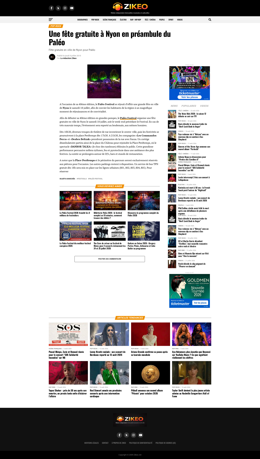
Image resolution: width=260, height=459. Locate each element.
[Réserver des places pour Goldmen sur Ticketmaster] (189, 290)
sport (170, 19)
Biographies (82, 19)
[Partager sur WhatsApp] (52, 111)
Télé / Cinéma (150, 19)
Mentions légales (91, 442)
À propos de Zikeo (119, 442)
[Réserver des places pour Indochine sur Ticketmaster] (189, 82)
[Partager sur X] (52, 118)
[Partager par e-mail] (52, 124)
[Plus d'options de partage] (52, 131)
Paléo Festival (128, 118)
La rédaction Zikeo (68, 58)
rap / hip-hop (135, 19)
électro (123, 19)
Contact (105, 442)
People (162, 19)
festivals (82, 179)
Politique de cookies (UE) (166, 442)
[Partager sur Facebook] (52, 105)
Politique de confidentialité (140, 442)
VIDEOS (180, 19)
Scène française (109, 19)
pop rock (95, 19)
